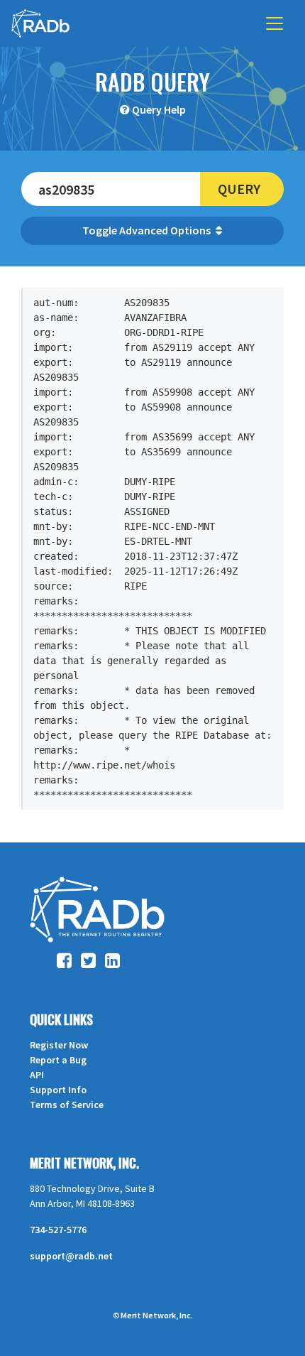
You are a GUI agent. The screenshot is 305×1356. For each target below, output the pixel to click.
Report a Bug (58, 1059)
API (37, 1074)
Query (239, 188)
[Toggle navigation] (274, 23)
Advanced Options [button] (166, 230)
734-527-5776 (58, 1229)
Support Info (58, 1089)
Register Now (59, 1044)
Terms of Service (67, 1104)
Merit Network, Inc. (84, 1163)
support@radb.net (71, 1255)
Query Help (159, 109)
